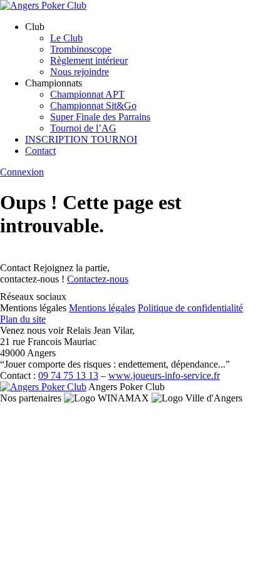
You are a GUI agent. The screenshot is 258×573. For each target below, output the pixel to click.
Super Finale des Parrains (100, 116)
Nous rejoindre (79, 71)
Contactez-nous (97, 279)
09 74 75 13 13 (68, 375)
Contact (40, 150)
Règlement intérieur (89, 60)
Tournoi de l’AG (83, 128)
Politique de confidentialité (190, 307)
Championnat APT (87, 94)
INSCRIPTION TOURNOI (81, 139)
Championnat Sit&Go (93, 105)
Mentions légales (102, 307)
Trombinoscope (80, 49)
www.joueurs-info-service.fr (164, 375)
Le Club (66, 38)
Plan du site (23, 319)
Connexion (22, 172)
